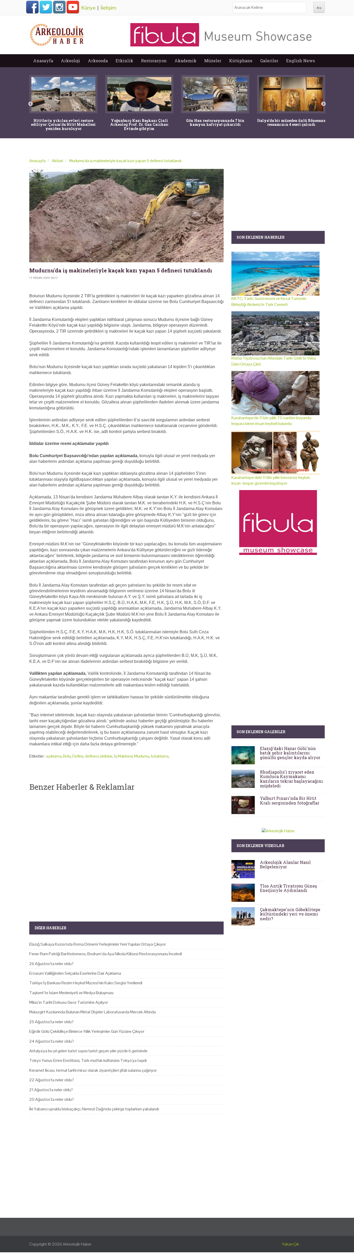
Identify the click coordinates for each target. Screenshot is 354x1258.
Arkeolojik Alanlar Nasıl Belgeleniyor (285, 865)
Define (77, 756)
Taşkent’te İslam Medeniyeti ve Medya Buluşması (71, 992)
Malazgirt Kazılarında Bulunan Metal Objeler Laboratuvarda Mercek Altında (92, 1012)
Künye (88, 7)
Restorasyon (154, 60)
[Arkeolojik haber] (57, 33)
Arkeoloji (70, 60)
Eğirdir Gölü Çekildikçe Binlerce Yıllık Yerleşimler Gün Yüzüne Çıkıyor (86, 1031)
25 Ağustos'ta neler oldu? (51, 1022)
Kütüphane (240, 60)
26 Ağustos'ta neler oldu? (51, 963)
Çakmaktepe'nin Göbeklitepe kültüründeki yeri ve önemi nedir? (290, 914)
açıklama (53, 756)
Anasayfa (43, 60)
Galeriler (269, 60)
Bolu (67, 756)
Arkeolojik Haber (77, 1244)
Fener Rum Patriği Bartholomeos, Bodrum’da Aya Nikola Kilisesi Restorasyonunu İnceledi (105, 954)
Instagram (59, 7)
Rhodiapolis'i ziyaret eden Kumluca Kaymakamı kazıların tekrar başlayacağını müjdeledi (291, 778)
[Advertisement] (126, 852)
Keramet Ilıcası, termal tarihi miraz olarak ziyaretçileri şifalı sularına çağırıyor (93, 1070)
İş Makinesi (123, 756)
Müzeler (212, 60)
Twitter (46, 7)
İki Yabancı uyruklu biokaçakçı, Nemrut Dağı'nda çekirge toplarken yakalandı (94, 1109)
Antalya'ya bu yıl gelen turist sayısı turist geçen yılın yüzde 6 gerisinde (88, 1051)
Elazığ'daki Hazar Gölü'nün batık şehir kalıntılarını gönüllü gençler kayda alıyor (290, 753)
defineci (91, 756)
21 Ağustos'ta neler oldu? (51, 1089)
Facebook (32, 7)
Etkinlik (124, 60)
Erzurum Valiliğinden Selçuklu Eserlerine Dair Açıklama (75, 973)
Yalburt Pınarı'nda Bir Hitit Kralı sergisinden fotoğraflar (289, 800)
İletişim (108, 7)
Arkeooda (98, 60)
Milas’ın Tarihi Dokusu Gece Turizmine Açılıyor (68, 1002)
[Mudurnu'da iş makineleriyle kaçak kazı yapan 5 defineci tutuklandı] (126, 215)
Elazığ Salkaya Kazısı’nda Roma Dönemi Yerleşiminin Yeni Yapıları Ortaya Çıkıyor (97, 944)
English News (300, 60)
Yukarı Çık (290, 1244)
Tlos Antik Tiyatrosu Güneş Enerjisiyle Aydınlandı (288, 888)
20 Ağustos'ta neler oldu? (51, 1099)
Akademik (185, 60)
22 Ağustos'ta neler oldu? (51, 1080)
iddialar (106, 756)
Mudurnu (141, 756)
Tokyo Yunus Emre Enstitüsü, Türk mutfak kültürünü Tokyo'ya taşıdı (88, 1060)
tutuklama (159, 756)
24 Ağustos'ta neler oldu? (51, 1041)
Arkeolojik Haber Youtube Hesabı (73, 7)
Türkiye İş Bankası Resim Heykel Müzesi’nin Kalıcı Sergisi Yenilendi (85, 983)
